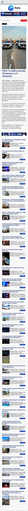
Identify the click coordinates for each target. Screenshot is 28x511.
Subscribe (24, 20)
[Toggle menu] (2, 2)
